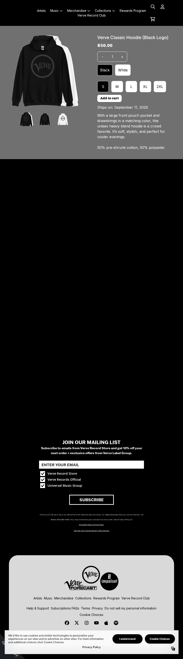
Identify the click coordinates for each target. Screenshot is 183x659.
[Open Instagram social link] (87, 623)
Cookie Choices (91, 615)
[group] (26, 119)
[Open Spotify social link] (116, 623)
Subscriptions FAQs (65, 608)
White (123, 70)
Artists (37, 598)
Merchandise (63, 598)
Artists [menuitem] (41, 10)
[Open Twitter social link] (77, 623)
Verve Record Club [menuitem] (91, 15)
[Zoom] (45, 71)
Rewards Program (106, 598)
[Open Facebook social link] (67, 623)
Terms (85, 608)
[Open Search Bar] (152, 6)
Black (105, 70)
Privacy (97, 608)
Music (48, 598)
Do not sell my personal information (130, 608)
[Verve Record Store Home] (21, 13)
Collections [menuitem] (103, 10)
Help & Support (38, 608)
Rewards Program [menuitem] (133, 10)
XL (145, 86)
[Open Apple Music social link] (106, 623)
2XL (160, 86)
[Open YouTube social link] (96, 623)
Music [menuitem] (54, 10)
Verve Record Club (135, 598)
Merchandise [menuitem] (76, 10)
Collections (83, 598)
